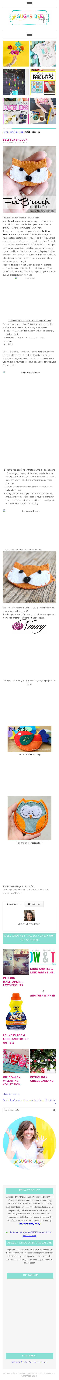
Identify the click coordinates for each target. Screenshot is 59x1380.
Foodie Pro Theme (27, 1373)
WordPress (26, 1376)
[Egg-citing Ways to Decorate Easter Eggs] (16, 111)
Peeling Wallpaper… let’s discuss (13, 981)
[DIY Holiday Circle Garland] (43, 1061)
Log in (35, 1376)
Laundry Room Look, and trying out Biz (15, 1039)
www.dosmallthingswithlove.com (16, 221)
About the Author (15, 904)
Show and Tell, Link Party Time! (42, 970)
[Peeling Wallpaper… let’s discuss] (16, 962)
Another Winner (42, 995)
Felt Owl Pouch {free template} (29, 843)
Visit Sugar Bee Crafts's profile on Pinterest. (29, 1362)
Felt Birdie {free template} (29, 754)
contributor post (16, 132)
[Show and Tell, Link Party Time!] (43, 957)
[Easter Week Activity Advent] (16, 82)
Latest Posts (35, 904)
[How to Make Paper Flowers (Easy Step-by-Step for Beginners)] (16, 54)
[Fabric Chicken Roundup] (43, 82)
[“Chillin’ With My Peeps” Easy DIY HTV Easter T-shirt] (43, 54)
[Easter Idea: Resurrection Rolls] (43, 111)
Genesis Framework (46, 1373)
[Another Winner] (43, 991)
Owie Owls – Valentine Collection (11, 1080)
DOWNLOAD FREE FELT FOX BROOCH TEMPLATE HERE (29, 320)
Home (5, 132)
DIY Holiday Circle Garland (42, 1079)
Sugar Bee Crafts (29, 20)
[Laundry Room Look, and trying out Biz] (16, 1011)
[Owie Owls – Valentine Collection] (16, 1061)
